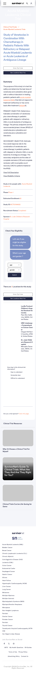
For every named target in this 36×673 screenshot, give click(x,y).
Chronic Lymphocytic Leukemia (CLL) (14, 553)
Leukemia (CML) (7, 562)
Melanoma (5, 592)
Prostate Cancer (7, 619)
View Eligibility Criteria (11, 176)
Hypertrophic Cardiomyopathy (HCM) (14, 583)
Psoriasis (5, 613)
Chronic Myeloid (7, 556)
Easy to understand (16, 372)
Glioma (4, 577)
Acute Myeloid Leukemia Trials (14, 29)
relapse (22, 105)
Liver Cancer (6, 586)
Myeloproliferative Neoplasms (12, 604)
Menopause (6, 607)
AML (13, 100)
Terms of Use (13, 652)
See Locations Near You (18, 72)
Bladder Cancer (7, 547)
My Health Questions (16, 647)
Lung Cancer (6, 589)
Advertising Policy (14, 656)
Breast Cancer (7, 550)
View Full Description (11, 172)
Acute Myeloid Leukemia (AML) (12, 544)
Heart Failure (6, 580)
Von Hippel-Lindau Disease (11, 634)
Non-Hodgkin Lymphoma (10, 610)
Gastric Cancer (7, 574)
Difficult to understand (17, 378)
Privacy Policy (22, 652)
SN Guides (28, 647)
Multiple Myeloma (8, 595)
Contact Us (24, 656)
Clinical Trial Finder (10, 27)
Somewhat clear (16, 375)
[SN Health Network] (18, 538)
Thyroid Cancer (7, 625)
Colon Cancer (6, 565)
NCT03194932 (15, 204)
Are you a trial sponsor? (16, 413)
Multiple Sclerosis (8, 598)
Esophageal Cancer (8, 571)
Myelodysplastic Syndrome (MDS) (13, 601)
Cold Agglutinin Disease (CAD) (12, 559)
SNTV (6, 647)
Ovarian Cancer (7, 616)
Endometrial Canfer (8, 568)
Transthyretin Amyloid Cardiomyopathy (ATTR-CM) (17, 630)
